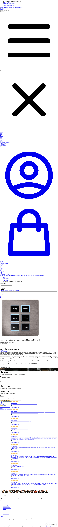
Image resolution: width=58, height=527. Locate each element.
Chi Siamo (5, 3)
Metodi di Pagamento (6, 507)
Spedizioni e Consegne (7, 508)
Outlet (1, 9)
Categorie (2, 8)
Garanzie (4, 509)
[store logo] (11, 7)
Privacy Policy (5, 505)
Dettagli (1, 350)
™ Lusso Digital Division (9, 520)
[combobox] (5, 10)
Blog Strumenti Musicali (11, 3)
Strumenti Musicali (6, 514)
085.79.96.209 (6, 2)
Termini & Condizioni (7, 504)
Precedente (13, 400)
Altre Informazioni (3, 351)
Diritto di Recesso (6, 506)
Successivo (18, 400)
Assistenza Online (52, 524)
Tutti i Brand (5, 513)
